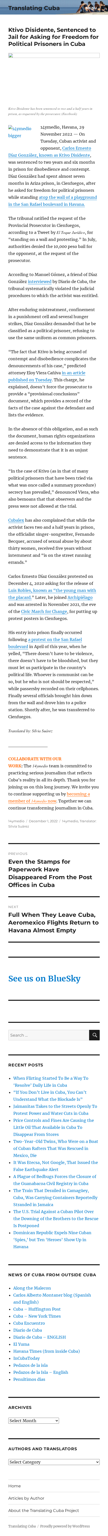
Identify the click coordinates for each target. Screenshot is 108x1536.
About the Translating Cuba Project (43, 1510)
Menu (91, 8)
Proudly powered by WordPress (65, 1526)
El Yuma (21, 1344)
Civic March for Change (44, 611)
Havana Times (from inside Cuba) (46, 1351)
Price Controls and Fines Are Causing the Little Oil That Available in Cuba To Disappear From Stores (53, 1127)
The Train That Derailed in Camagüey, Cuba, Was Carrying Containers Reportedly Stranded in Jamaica (55, 1197)
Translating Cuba (34, 8)
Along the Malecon (32, 1288)
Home (14, 1486)
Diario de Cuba (27, 1330)
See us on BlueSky (44, 979)
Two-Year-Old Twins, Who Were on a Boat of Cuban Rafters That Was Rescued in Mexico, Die (55, 1148)
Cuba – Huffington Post (37, 1309)
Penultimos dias (29, 1379)
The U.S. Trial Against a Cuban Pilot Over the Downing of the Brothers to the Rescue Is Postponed (55, 1218)
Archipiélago (80, 597)
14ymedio (16, 821)
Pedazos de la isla (30, 1365)
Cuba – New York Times (37, 1316)
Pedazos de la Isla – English (40, 1372)
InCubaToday (26, 1358)
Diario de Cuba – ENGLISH (39, 1337)
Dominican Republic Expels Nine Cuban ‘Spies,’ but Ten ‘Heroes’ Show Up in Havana (52, 1239)
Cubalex (16, 520)
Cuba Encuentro (29, 1323)
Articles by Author (26, 1498)
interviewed (39, 281)
